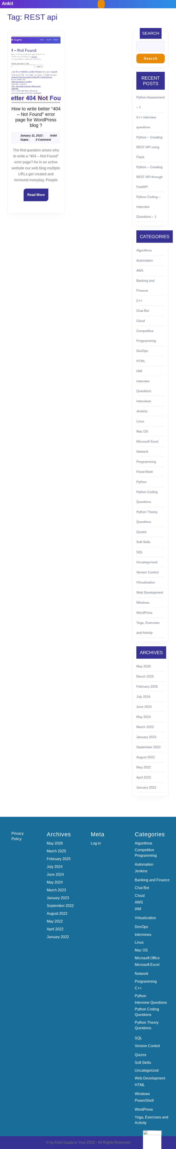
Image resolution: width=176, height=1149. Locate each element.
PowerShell (144, 472)
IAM (139, 371)
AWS (139, 270)
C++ (139, 300)
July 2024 (143, 696)
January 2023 (146, 737)
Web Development (149, 592)
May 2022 (143, 767)
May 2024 (143, 717)
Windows (142, 602)
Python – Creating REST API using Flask (149, 147)
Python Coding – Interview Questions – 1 (148, 206)
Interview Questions (151, 1002)
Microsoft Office (147, 958)
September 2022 (148, 747)
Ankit (7, 3)
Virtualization (145, 582)
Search (150, 33)
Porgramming (146, 461)
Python (141, 482)
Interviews (143, 401)
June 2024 (144, 706)
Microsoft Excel (147, 441)
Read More (37, 196)
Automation (144, 260)
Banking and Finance (152, 880)
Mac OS (142, 431)
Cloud (140, 321)
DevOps (142, 351)
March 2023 (145, 727)
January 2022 (146, 787)
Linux (140, 421)
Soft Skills (143, 542)
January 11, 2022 (31, 135)
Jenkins (141, 411)
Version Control (147, 572)
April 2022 (143, 777)
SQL (139, 552)
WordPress (144, 612)
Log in (96, 843)
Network (142, 451)
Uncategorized (146, 562)
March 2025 (145, 676)
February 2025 (147, 686)
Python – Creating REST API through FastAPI (149, 177)
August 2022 (145, 757)
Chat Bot (142, 310)
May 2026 (143, 666)
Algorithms (144, 250)
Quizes (141, 532)
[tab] (101, 4)
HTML (140, 361)
